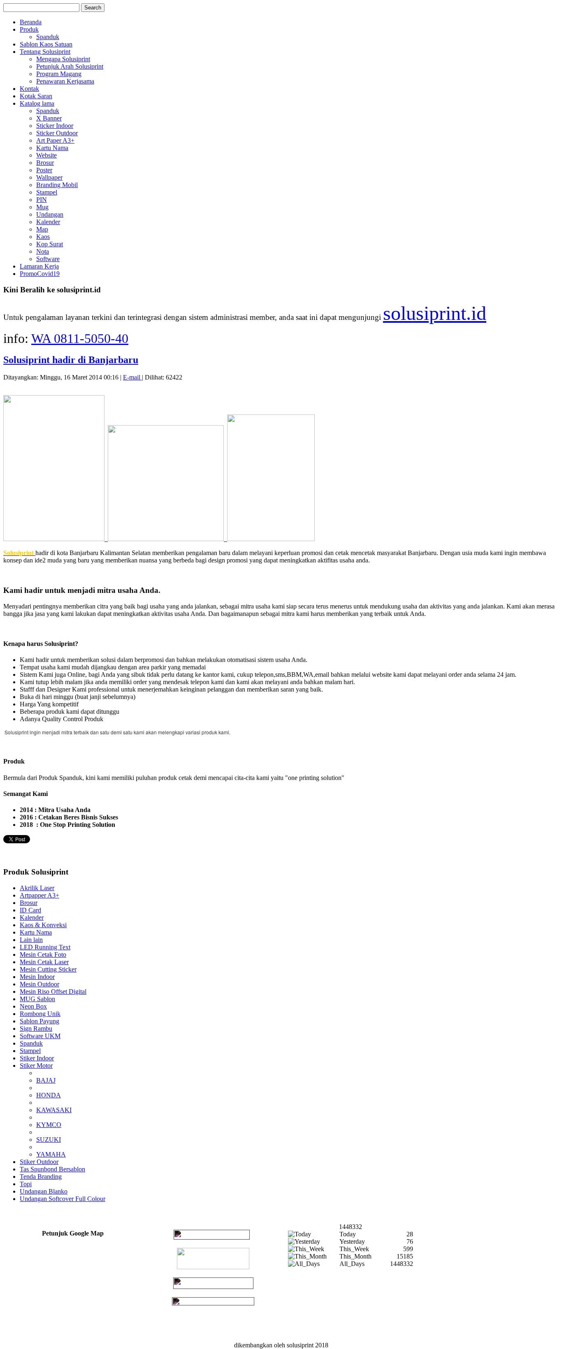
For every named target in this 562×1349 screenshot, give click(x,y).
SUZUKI (48, 1139)
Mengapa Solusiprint (63, 59)
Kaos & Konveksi (43, 924)
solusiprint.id (434, 313)
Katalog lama (37, 103)
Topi (26, 1183)
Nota (42, 251)
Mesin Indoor (37, 976)
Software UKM (40, 1035)
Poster (44, 170)
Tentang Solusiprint (45, 51)
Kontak (29, 88)
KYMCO (48, 1124)
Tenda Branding (41, 1176)
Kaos (43, 236)
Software (48, 258)
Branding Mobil (57, 184)
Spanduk (47, 36)
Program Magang (58, 73)
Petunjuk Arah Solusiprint (69, 66)
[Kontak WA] (213, 1266)
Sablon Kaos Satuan (46, 44)
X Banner (49, 118)
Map (42, 229)
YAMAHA (51, 1154)
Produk (29, 29)
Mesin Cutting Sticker (48, 969)
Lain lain (31, 939)
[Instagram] (213, 1303)
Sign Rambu (36, 1028)
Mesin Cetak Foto (43, 954)
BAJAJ (46, 1080)
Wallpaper (49, 177)
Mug (42, 207)
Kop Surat (49, 244)
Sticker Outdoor (57, 133)
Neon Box (33, 1006)
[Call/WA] (212, 1237)
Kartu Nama (52, 147)
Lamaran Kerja (39, 266)
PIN (41, 199)
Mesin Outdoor (39, 984)
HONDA (48, 1095)
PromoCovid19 (40, 273)
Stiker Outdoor (39, 1161)
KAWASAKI (54, 1109)
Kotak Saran (36, 96)
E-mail (132, 377)
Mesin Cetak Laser (44, 961)
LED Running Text (45, 947)
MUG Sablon (37, 998)
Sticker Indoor (54, 125)
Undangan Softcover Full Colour (62, 1198)
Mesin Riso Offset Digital (53, 991)
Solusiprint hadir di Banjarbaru (70, 359)
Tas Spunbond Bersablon (52, 1169)
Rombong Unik (40, 1013)
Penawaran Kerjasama (65, 81)
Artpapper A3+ (39, 895)
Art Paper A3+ (55, 140)
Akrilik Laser (37, 887)
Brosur (45, 162)
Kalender (48, 221)
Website (46, 155)
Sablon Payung (39, 1021)
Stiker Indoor (37, 1058)
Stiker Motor (36, 1065)
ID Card (30, 910)
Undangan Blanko (43, 1191)
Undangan (49, 214)
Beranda (31, 22)
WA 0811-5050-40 (79, 338)
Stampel (46, 192)
